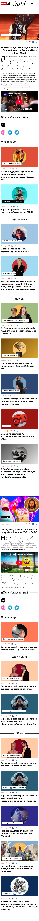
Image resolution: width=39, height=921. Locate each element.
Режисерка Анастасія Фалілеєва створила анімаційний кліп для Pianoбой (17, 833)
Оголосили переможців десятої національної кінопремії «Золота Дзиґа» (17, 366)
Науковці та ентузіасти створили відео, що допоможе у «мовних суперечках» (17, 869)
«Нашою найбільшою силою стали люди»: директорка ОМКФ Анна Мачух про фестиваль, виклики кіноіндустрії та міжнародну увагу (18, 285)
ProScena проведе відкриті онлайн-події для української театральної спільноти (18, 331)
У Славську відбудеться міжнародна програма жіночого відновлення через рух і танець (19, 401)
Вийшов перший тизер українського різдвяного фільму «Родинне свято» (19, 648)
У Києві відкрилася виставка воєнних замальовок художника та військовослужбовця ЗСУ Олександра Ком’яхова (19, 905)
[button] (8, 3)
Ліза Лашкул (6, 42)
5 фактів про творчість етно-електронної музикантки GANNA (17, 210)
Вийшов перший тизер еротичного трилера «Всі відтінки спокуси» (18, 687)
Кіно (2, 246)
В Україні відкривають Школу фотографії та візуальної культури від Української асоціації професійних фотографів (18, 473)
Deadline (33, 56)
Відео (3, 683)
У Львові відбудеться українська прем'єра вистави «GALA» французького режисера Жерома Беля (17, 175)
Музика (3, 206)
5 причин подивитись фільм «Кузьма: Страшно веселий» (15, 250)
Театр (3, 168)
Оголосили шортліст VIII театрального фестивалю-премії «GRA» (17, 436)
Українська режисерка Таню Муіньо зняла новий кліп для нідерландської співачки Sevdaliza (19, 721)
